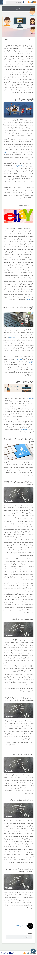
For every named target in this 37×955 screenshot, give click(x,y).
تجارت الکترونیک (19, 166)
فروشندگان (24, 429)
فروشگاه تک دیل (32, 2)
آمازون (5, 152)
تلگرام (12, 953)
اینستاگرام (5, 953)
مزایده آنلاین (18, 359)
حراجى (31, 362)
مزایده (28, 299)
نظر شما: (30, 933)
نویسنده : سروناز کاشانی (21, 926)
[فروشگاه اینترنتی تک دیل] (26, 953)
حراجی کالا (12, 337)
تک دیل (31, 398)
